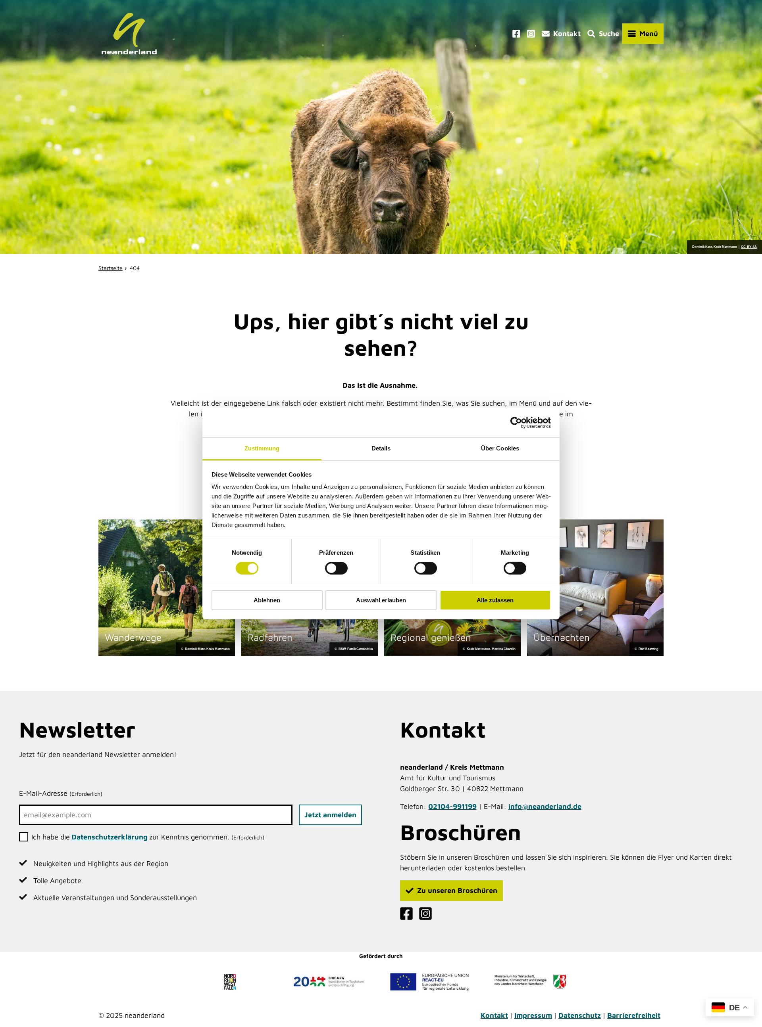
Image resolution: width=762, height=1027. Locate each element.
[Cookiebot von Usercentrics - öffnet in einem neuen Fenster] (516, 422)
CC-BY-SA (749, 247)
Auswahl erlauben (381, 600)
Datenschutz (579, 1015)
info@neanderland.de (544, 806)
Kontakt (494, 1015)
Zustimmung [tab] (262, 448)
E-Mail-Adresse (60, 793)
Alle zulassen (495, 600)
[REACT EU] (429, 982)
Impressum (533, 1015)
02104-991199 (452, 806)
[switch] (336, 568)
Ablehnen (267, 600)
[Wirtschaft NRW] (530, 982)
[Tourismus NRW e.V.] (231, 982)
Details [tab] (381, 448)
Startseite (110, 267)
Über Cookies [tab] (500, 448)
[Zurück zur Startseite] (129, 33)
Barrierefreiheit (633, 1015)
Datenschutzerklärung (109, 837)
